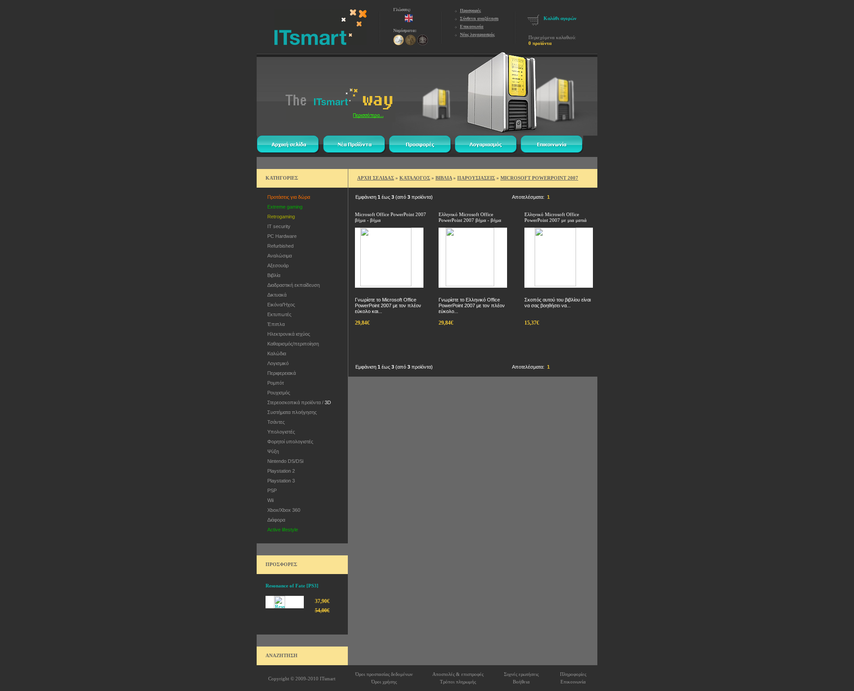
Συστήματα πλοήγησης (291, 412)
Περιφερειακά (280, 373)
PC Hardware (281, 236)
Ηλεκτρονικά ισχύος (287, 334)
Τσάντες (275, 422)
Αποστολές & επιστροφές (457, 674)
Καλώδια (275, 353)
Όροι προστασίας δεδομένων (384, 674)
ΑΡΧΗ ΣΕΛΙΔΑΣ (375, 178)
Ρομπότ (274, 383)
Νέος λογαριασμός (477, 34)
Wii (269, 500)
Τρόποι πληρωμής (458, 681)
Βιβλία (272, 275)
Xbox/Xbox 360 (282, 510)
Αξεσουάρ (277, 265)
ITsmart (327, 678)
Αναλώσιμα (278, 255)
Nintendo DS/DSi (284, 461)
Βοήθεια (521, 681)
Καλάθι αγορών (560, 18)
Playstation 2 (280, 471)
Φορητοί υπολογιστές (289, 441)
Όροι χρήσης (384, 681)
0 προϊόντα (540, 43)
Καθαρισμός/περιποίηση (292, 343)
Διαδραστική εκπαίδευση (292, 285)
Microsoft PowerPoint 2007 (539, 178)
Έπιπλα (275, 324)
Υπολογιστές (280, 431)
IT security (277, 226)
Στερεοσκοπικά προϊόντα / (298, 402)
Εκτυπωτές (278, 314)
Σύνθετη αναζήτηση (479, 18)
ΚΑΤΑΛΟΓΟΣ (414, 178)
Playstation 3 (280, 480)
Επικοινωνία (471, 26)
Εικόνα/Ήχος (280, 304)
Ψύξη (272, 451)
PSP (271, 490)
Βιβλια (443, 178)
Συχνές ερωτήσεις (521, 674)
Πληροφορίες (573, 674)
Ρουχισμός (277, 392)
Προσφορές (470, 10)
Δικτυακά (275, 294)
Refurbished (279, 246)
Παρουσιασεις (476, 178)
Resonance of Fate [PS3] (292, 585)
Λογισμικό (277, 363)
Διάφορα (275, 519)
